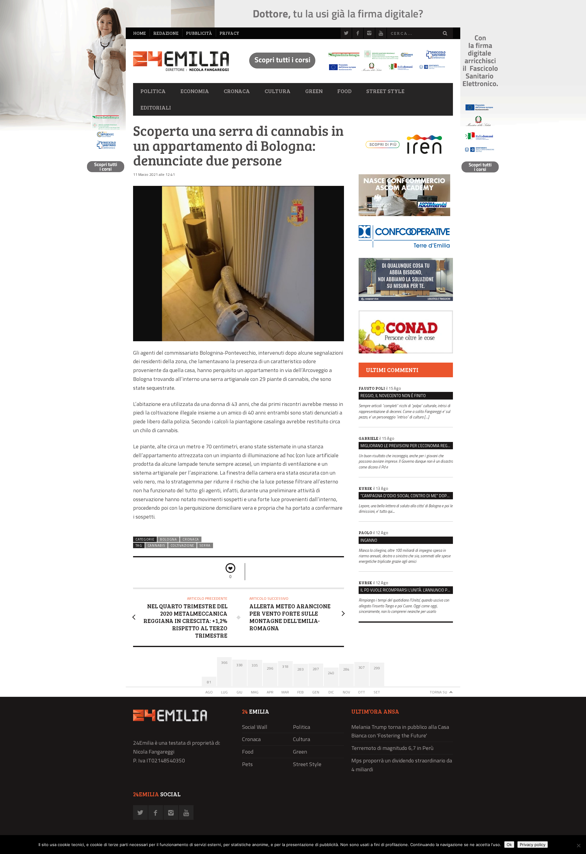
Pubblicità (199, 33)
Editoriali (155, 107)
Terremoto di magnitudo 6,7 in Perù (392, 748)
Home (139, 33)
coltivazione (182, 545)
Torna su (438, 692)
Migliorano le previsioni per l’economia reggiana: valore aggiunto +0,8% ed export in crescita (406, 446)
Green (314, 91)
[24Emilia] (181, 61)
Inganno (368, 540)
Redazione (166, 33)
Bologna (168, 539)
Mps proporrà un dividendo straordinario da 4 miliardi (401, 764)
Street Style (385, 91)
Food (344, 91)
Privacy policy (532, 844)
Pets (247, 764)
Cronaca (237, 91)
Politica (153, 91)
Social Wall (254, 727)
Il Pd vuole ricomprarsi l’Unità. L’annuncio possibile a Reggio (406, 590)
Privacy (229, 33)
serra (205, 545)
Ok (509, 844)
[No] (578, 845)
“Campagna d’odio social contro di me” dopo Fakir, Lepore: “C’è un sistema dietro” (406, 496)
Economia (194, 91)
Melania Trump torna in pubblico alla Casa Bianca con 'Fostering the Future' (400, 731)
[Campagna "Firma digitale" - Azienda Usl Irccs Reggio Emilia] (344, 72)
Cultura (278, 91)
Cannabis (156, 545)
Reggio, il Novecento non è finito (393, 396)
